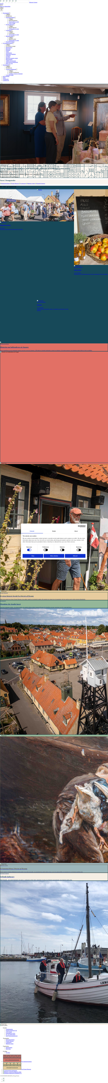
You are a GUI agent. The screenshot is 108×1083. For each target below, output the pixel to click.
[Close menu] (1, 10)
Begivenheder (6, 76)
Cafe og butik (12, 23)
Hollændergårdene (10, 17)
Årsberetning (9, 53)
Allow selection (54, 556)
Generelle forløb (9, 75)
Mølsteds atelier (9, 36)
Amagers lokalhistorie (11, 69)
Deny (33, 556)
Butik (4, 77)
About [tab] (76, 531)
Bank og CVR (9, 63)
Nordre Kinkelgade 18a (11, 1030)
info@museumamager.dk (11, 1036)
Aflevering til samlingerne (12, 62)
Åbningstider (6, 1038)
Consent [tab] (32, 531)
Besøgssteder (6, 13)
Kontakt (5, 1028)
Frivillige (8, 57)
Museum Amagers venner (12, 58)
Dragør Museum (10, 24)
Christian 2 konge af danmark (16, 73)
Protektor (8, 50)
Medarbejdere (9, 47)
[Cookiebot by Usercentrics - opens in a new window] (79, 526)
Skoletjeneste (6, 65)
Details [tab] (54, 531)
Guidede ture (6, 80)
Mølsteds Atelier (9, 1043)
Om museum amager (8, 43)
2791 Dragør (9, 1032)
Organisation (6, 1046)
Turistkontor (6, 79)
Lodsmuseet (8, 30)
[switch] (46, 550)
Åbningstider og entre (14, 21)
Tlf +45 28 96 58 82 (10, 1034)
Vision (7, 51)
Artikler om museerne (11, 60)
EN (2, 3)
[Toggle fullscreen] (3, 165)
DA (1, 3)
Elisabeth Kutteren (10, 41)
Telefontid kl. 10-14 (10, 1033)
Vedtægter (8, 55)
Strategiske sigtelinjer (11, 54)
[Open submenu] (9, 13)
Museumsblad (9, 59)
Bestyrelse (8, 49)
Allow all (75, 556)
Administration (9, 1029)
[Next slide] (106, 541)
